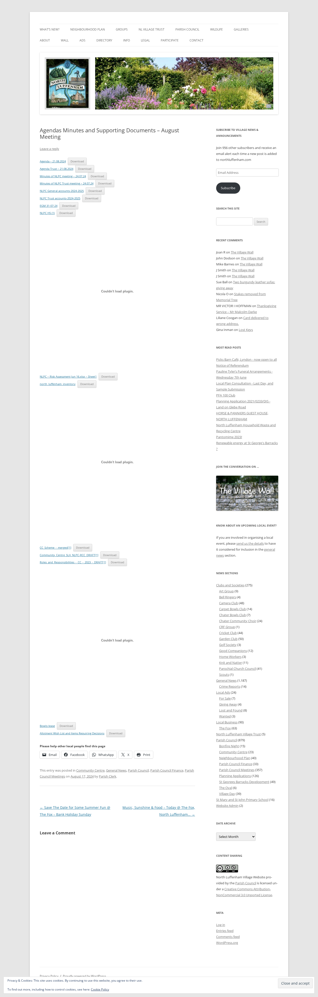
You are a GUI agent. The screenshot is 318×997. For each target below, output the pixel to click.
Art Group (226, 591)
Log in (220, 925)
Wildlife (216, 29)
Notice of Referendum (232, 365)
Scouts (224, 674)
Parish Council (187, 29)
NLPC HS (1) (47, 213)
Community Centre (90, 770)
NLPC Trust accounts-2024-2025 (60, 198)
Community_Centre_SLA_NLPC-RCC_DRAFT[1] (69, 555)
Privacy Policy (49, 976)
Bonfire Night (229, 746)
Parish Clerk (107, 776)
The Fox (225, 728)
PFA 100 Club (225, 395)
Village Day (227, 793)
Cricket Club (228, 633)
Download (77, 161)
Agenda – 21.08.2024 (53, 161)
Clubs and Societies (230, 585)
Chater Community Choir (237, 621)
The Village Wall (242, 252)
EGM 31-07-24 (48, 206)
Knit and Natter (230, 662)
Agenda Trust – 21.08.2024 (56, 169)
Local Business (227, 722)
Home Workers (230, 656)
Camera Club (228, 603)
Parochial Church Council (237, 668)
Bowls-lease (47, 726)
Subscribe (228, 188)
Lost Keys (246, 329)
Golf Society (228, 644)
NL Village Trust (151, 29)
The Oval (225, 787)
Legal (145, 40)
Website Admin (227, 805)
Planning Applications (235, 776)
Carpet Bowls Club (232, 609)
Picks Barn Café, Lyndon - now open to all (246, 359)
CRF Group (227, 627)
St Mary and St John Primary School (242, 799)
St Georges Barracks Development (244, 782)
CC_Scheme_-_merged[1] (55, 547)
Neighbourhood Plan (87, 29)
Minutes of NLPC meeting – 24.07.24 (63, 176)
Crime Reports (229, 686)
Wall (65, 40)
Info (126, 40)
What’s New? (49, 29)
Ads (82, 40)
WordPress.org (227, 942)
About (45, 40)
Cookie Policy (100, 989)
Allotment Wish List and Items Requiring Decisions (72, 733)
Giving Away (228, 704)
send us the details (250, 543)
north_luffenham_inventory (58, 384)
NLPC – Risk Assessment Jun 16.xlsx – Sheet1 (68, 376)
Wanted (225, 716)
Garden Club (228, 639)
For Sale (225, 698)
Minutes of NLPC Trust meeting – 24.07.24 (66, 183)
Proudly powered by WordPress (84, 976)
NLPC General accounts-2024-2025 (62, 191)
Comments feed (228, 936)
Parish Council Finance (166, 770)
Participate (170, 40)
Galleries (241, 29)
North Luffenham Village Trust (238, 734)
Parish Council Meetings (236, 770)
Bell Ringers (227, 597)
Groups (122, 29)
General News (116, 770)
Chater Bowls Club (232, 615)
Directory (104, 40)
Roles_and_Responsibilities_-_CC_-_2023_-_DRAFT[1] (73, 562)
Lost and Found (230, 710)
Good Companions (233, 650)
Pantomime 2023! (229, 437)
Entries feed (225, 930)
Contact (196, 40)
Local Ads (223, 692)
